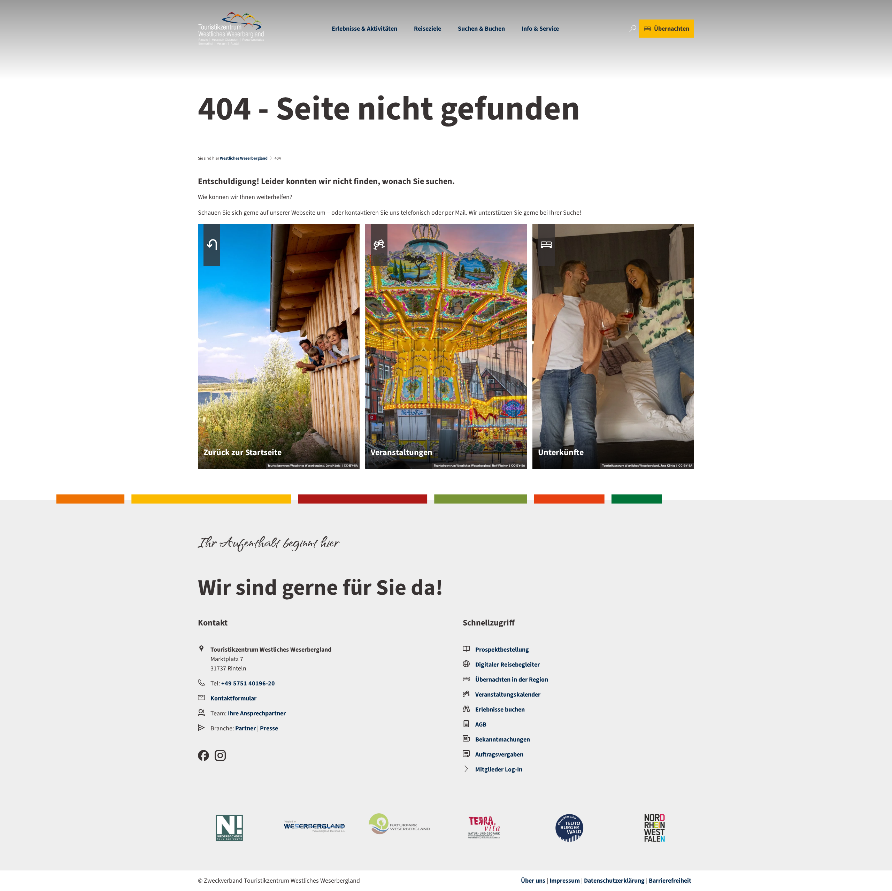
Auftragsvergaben (499, 754)
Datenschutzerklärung (614, 880)
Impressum (564, 880)
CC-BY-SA (351, 465)
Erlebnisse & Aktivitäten (364, 28)
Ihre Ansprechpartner (257, 713)
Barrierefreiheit (670, 880)
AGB (480, 724)
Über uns (533, 880)
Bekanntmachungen (502, 739)
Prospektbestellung (502, 649)
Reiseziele (427, 28)
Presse (269, 728)
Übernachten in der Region (511, 679)
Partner (245, 728)
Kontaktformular (233, 698)
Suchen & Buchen (481, 28)
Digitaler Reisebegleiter (507, 664)
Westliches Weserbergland (244, 158)
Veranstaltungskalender (507, 694)
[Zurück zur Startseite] (231, 28)
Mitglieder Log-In (498, 769)
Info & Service (540, 28)
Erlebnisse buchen (500, 709)
